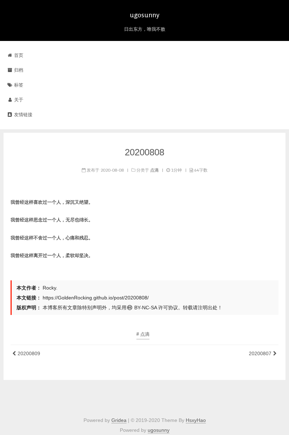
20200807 (260, 353)
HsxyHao (196, 420)
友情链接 (22, 114)
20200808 (144, 152)
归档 (18, 70)
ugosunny (159, 430)
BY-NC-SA (145, 307)
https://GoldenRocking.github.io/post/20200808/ (96, 297)
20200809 (29, 353)
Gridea (119, 420)
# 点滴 (142, 334)
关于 (18, 99)
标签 (18, 85)
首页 (18, 55)
